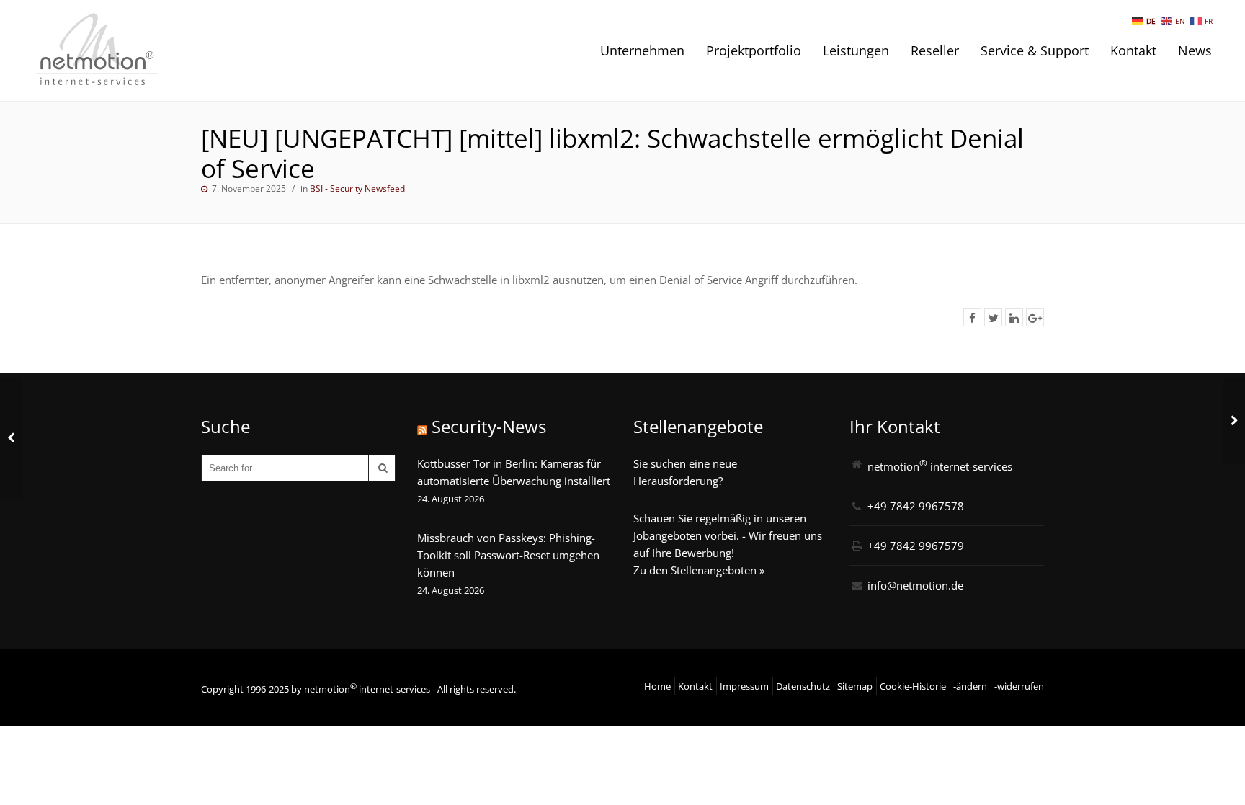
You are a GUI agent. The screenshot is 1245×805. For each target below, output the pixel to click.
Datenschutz (803, 686)
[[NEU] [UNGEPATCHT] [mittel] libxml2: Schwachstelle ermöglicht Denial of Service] (972, 317)
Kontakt (1133, 50)
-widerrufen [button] (1019, 686)
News (1195, 50)
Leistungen (856, 50)
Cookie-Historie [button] (913, 686)
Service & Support (1035, 50)
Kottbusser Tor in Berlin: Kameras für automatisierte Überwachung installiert (513, 472)
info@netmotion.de (915, 585)
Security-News (489, 426)
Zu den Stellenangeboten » (698, 570)
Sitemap (855, 686)
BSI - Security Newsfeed (357, 188)
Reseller (935, 50)
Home (657, 686)
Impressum (744, 686)
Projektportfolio (753, 50)
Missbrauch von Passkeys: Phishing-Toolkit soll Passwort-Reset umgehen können (508, 554)
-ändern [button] (970, 686)
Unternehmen (642, 50)
